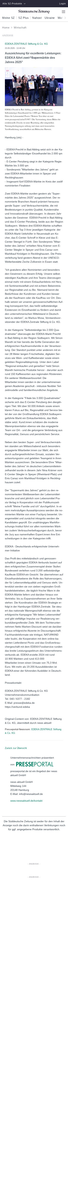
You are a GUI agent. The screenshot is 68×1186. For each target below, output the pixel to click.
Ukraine (50, 17)
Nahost (37, 17)
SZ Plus (23, 17)
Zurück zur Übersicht (16, 748)
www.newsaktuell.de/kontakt (26, 800)
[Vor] (64, 17)
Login (62, 3)
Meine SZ (8, 17)
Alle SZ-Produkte (12, 3)
